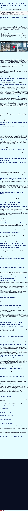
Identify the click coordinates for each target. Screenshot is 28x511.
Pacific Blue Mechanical (8, 9)
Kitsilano (24, 25)
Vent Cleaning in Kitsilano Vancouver (14, 436)
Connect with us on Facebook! (6, 434)
